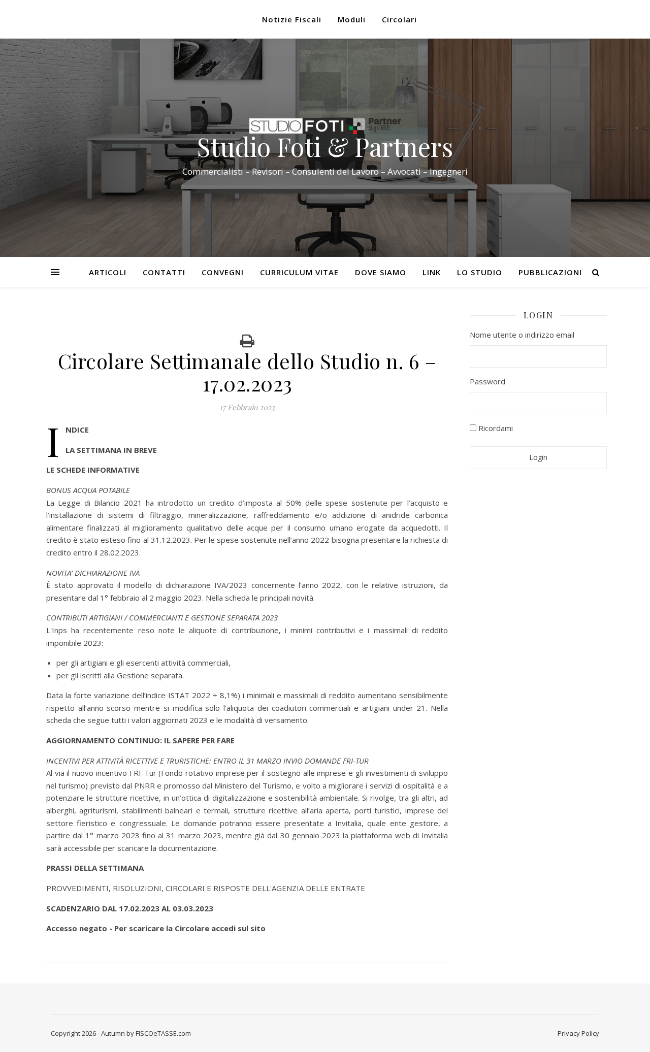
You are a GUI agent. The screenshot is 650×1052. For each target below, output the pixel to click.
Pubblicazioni (550, 272)
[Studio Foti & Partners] (325, 126)
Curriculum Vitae (299, 272)
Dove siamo (380, 272)
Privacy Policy (578, 1033)
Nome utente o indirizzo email (522, 335)
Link (431, 272)
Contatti (164, 272)
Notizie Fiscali (291, 19)
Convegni (223, 272)
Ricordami (494, 428)
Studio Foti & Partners (325, 146)
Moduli (352, 19)
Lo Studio (479, 272)
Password (487, 381)
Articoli (107, 272)
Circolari (399, 19)
